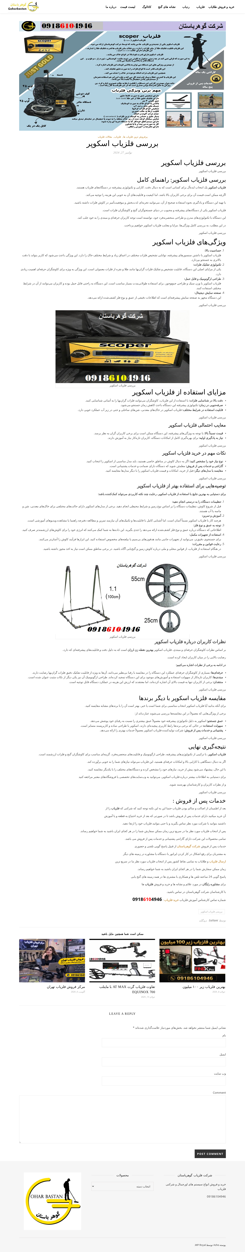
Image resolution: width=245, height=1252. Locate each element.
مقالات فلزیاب (105, 136)
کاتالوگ (146, 7)
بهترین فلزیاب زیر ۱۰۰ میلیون (204, 987)
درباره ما (111, 7)
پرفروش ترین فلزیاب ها (135, 136)
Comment (219, 1092)
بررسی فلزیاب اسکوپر (211, 911)
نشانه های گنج (167, 7)
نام (224, 1035)
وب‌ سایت (220, 1073)
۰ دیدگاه (204, 920)
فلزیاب (200, 7)
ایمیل (223, 1054)
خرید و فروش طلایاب (221, 7)
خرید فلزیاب (171, 900)
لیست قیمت (127, 7)
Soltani (213, 920)
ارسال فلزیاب (217, 861)
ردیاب (185, 7)
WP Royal (200, 1245)
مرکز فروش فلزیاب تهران (66, 987)
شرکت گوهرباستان (188, 846)
